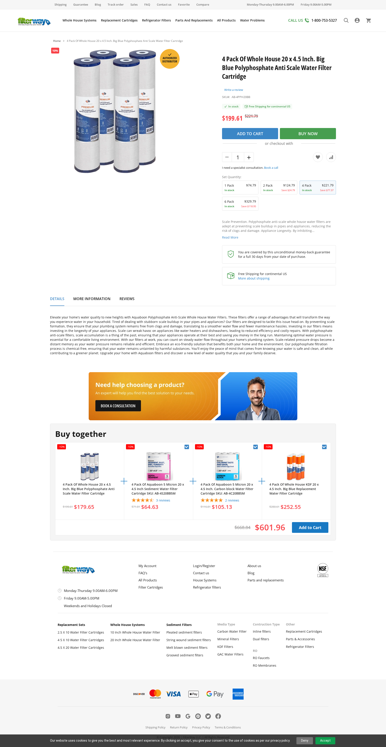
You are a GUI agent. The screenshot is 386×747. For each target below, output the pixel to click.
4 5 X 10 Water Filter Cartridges (81, 640)
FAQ (147, 4)
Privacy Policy (201, 727)
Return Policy (179, 727)
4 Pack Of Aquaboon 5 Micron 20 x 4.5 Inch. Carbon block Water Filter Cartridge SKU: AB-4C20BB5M (227, 488)
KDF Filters (225, 647)
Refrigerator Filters (300, 647)
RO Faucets (261, 658)
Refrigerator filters (207, 587)
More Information (92, 299)
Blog (98, 4)
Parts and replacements (266, 580)
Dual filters (261, 639)
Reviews (127, 299)
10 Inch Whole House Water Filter (135, 632)
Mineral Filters (228, 639)
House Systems (204, 580)
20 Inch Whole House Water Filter (135, 640)
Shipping (61, 4)
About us (254, 565)
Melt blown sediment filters (187, 647)
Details (57, 299)
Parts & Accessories (300, 639)
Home (57, 41)
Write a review (233, 90)
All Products (147, 580)
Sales (134, 4)
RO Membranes (264, 665)
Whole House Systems (127, 625)
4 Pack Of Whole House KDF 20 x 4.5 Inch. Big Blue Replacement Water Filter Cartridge (294, 488)
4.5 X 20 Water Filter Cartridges (81, 647)
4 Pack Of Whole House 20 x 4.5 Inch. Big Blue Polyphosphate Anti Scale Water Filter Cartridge (89, 488)
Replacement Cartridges (304, 631)
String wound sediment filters (188, 640)
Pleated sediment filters (184, 632)
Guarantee (80, 4)
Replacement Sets (71, 625)
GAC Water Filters (230, 654)
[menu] (163, 20)
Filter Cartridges (150, 587)
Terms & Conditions (228, 727)
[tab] (57, 301)
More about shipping (254, 278)
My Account (147, 565)
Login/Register (204, 565)
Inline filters (262, 631)
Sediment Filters (179, 625)
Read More (230, 237)
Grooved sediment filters (184, 655)
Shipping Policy (155, 727)
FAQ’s (142, 573)
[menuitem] (79, 20)
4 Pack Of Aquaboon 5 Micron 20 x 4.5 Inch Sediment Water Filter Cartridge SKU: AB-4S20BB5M (158, 488)
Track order (116, 4)
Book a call (271, 168)
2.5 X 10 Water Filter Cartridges (81, 632)
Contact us (164, 4)
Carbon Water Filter (232, 631)
